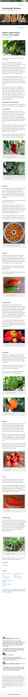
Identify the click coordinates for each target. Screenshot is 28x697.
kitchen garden (10, 590)
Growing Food (14, 589)
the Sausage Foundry (21, 218)
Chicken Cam (14, 23)
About (8, 23)
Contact (20, 23)
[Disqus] (14, 615)
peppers (15, 590)
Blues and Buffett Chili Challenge (9, 137)
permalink (10, 592)
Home (3, 23)
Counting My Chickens (11, 8)
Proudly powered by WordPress (14, 694)
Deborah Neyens (21, 590)
